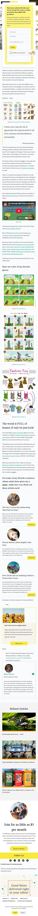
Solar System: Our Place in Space (15, 247)
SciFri (19, 222)
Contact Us (5, 898)
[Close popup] (33, 4)
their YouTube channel (13, 228)
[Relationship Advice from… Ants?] (19, 722)
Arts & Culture (16, 765)
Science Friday (13, 196)
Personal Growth (11, 737)
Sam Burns (9, 674)
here (21, 238)
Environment (5, 795)
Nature (4, 737)
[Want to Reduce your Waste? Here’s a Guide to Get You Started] (19, 778)
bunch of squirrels (18, 433)
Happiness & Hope (7, 765)
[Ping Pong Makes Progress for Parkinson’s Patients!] (19, 750)
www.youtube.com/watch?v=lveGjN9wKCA (18, 658)
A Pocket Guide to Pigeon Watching (21, 249)
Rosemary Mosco (16, 122)
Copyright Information (8, 901)
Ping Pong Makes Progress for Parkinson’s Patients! (18, 762)
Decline (22, 912)
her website (15, 235)
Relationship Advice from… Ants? (13, 734)
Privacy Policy (24, 898)
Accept (15, 912)
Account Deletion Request (24, 901)
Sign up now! (19, 643)
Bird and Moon (26, 122)
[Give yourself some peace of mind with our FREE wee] (19, 893)
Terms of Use (14, 898)
